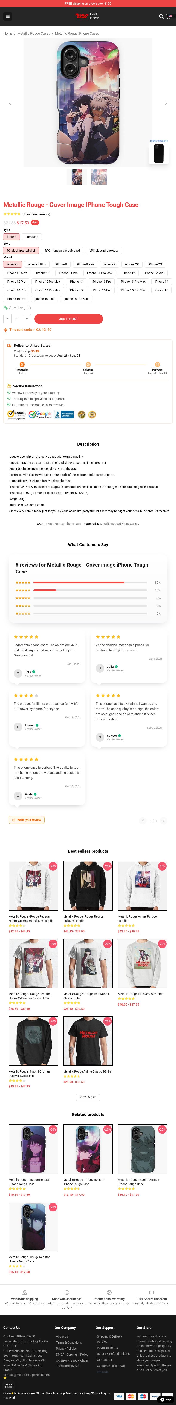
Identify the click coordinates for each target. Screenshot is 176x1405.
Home (7, 33)
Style (6, 243)
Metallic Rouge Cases (33, 33)
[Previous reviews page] (143, 821)
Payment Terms (107, 1347)
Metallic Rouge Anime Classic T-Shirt (87, 1071)
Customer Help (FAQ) (111, 1365)
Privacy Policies (66, 1348)
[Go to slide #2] (99, 177)
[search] (161, 16)
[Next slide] (165, 102)
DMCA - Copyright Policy (72, 1354)
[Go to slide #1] (77, 177)
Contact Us (104, 1359)
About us (62, 1336)
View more (88, 1097)
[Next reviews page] (163, 821)
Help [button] (168, 1399)
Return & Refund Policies (113, 1353)
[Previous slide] (10, 102)
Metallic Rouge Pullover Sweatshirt (141, 994)
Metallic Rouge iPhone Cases (77, 33)
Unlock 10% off (8, 1386)
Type (6, 230)
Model (7, 257)
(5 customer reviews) (36, 214)
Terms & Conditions (69, 1342)
